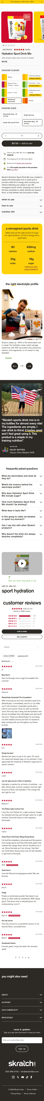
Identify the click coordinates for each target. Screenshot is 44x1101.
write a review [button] (22, 631)
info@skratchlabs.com (30, 1072)
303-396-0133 (11, 1072)
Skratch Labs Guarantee (24, 163)
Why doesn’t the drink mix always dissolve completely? (18, 535)
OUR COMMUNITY (10, 1010)
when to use (8, 200)
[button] (3, 45)
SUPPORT (6, 1002)
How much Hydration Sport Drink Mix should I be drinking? (18, 503)
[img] (7, 666)
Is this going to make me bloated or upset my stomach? (18, 518)
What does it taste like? (14, 511)
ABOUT (5, 995)
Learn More (14, 170)
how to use (7, 206)
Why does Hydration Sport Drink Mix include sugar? (18, 494)
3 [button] (22, 957)
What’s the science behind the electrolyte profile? (17, 486)
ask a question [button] (22, 637)
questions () (23, 656)
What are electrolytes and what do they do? (19, 477)
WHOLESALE (7, 1018)
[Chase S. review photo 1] (7, 733)
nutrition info (8, 212)
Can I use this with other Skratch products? (18, 526)
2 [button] (19, 957)
